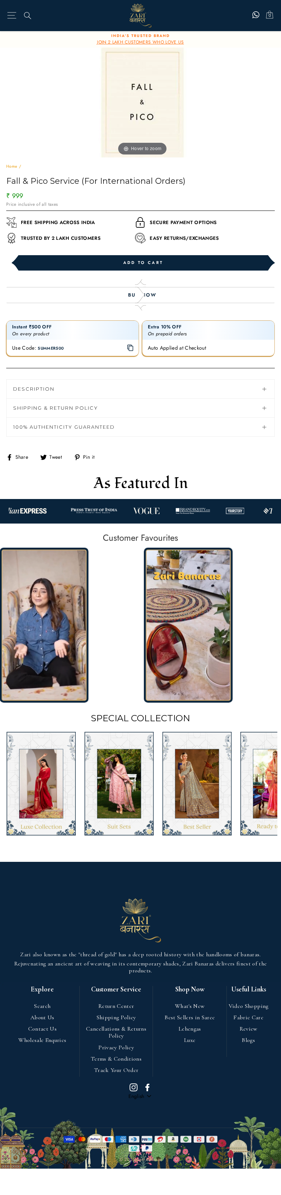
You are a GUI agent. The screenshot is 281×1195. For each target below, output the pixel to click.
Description (34, 389)
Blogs (248, 1040)
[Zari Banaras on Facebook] (147, 1087)
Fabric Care (248, 1017)
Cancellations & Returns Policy (116, 1032)
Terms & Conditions (116, 1058)
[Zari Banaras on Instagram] (134, 1087)
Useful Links (248, 989)
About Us (42, 1017)
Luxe (189, 1040)
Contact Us (42, 1028)
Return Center (116, 1006)
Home (11, 166)
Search (42, 1006)
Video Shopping (249, 1006)
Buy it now (140, 295)
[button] (43, 625)
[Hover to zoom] (142, 101)
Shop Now (190, 989)
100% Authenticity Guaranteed (64, 427)
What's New (190, 1006)
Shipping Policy (116, 1017)
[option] (140, 39)
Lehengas (190, 1028)
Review (249, 1028)
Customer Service (116, 989)
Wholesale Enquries (42, 1040)
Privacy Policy (116, 1047)
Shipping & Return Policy (55, 408)
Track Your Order (116, 1070)
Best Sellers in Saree (190, 1017)
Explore (42, 989)
